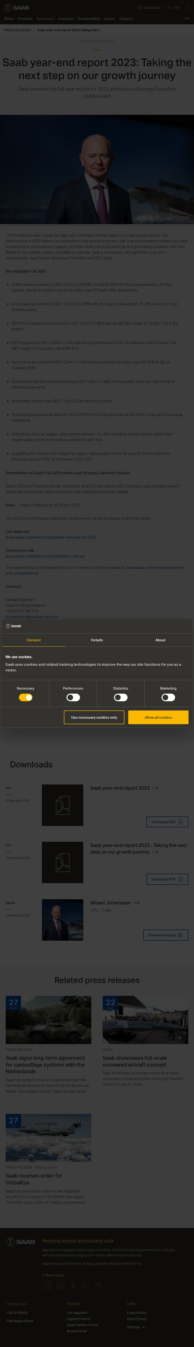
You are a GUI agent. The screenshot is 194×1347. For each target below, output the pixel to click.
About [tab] (160, 640)
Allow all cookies (158, 717)
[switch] (73, 697)
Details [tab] (97, 640)
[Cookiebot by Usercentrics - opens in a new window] (168, 626)
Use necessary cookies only (94, 717)
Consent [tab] (33, 640)
